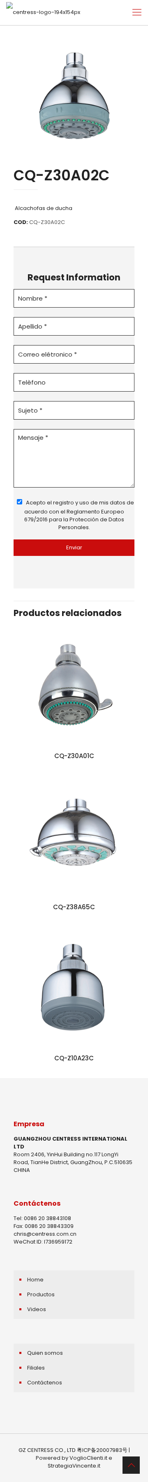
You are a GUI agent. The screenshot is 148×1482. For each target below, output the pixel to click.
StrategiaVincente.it (74, 1466)
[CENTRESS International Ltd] (43, 12)
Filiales (36, 1368)
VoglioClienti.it (88, 1458)
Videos (36, 1309)
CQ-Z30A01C (74, 756)
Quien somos (45, 1353)
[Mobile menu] (137, 12)
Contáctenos (44, 1382)
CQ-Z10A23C (74, 1058)
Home (35, 1280)
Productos (41, 1294)
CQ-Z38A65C (74, 907)
